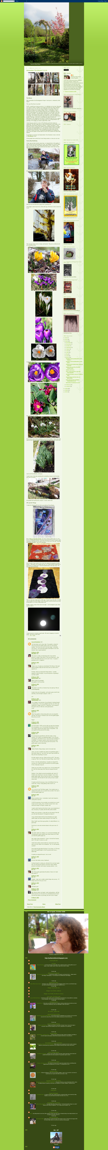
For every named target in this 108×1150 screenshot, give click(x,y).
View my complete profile (70, 91)
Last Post (39, 1072)
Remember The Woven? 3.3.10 (73, 382)
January (68, 386)
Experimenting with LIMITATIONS (44, 1015)
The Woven (30, 136)
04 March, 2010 (35, 652)
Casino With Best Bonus (35, 997)
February (68, 384)
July (67, 350)
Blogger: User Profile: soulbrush (53, 990)
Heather (33, 733)
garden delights (53, 1033)
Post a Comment (32, 900)
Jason (33, 685)
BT (32, 663)
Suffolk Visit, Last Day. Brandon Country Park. (73, 368)
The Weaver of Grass (53, 1112)
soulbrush (34, 723)
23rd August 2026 (40, 1118)
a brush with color (54, 960)
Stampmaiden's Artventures (53, 1102)
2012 (66, 337)
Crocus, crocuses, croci (42, 1063)
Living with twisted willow (53, 1061)
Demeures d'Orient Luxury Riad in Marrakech (45, 1082)
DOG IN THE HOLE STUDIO (54, 1014)
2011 (66, 339)
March (67, 357)
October (68, 345)
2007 (66, 391)
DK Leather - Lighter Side (53, 1011)
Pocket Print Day (40, 964)
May (67, 354)
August (68, 349)
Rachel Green (35, 678)
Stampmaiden (35, 700)
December (68, 342)
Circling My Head (53, 1002)
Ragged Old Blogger (53, 1093)
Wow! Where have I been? (35, 983)
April (67, 355)
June (67, 352)
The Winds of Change (41, 1053)
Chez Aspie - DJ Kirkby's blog (53, 996)
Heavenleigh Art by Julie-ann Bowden (53, 1042)
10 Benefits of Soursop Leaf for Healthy (45, 1044)
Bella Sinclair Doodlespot (53, 973)
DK (32, 795)
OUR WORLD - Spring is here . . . (44, 1034)
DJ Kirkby (34, 890)
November (68, 344)
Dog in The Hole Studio (35, 538)
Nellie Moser (53, 1090)
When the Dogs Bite (53, 1117)
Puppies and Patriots (42, 1025)
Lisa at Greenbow (36, 642)
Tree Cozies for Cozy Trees (42, 974)
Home (44, 904)
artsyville (54, 963)
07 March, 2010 (35, 897)
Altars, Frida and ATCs (41, 1104)
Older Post (57, 904)
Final (31, 1113)
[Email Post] (60, 635)
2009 (66, 388)
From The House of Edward (54, 1023)
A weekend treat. (40, 1094)
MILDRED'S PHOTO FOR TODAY (53, 1080)
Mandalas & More (54, 1071)
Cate (33, 711)
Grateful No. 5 (40, 1003)
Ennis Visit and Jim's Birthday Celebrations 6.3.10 (72, 380)
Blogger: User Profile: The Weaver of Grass (53, 993)
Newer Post (30, 904)
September (68, 347)
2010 (66, 341)
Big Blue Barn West (53, 982)
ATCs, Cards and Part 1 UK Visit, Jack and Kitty (73, 372)
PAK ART (34, 653)
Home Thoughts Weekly (53, 1052)
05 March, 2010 (35, 794)
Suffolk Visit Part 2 (70, 369)
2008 (66, 390)
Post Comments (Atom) (39, 907)
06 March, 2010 (35, 875)
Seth (33, 787)
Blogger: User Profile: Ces (54, 987)
